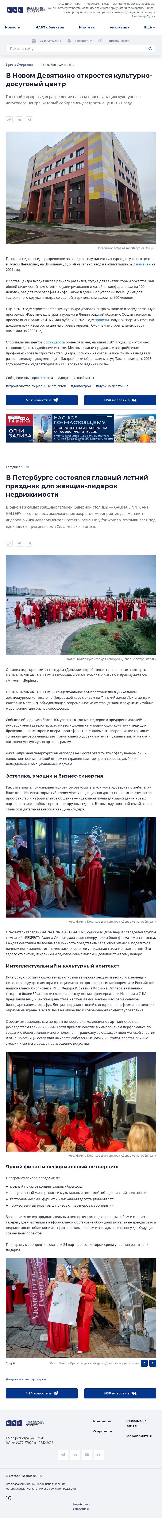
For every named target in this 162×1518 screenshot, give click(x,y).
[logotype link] (26, 9)
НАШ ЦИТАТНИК (68, 3)
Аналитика (119, 27)
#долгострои (81, 386)
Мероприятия (139, 1436)
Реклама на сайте (136, 1423)
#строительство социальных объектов (36, 386)
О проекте (102, 1431)
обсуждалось (54, 342)
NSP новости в (38, 400)
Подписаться (83, 41)
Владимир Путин (143, 16)
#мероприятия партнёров (26, 1379)
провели (102, 320)
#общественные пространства (29, 377)
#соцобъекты (83, 377)
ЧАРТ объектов (50, 27)
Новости (12, 27)
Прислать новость (118, 41)
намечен (143, 264)
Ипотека (86, 27)
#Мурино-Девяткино (112, 386)
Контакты (102, 1421)
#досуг (63, 377)
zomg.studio (81, 1509)
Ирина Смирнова (19, 64)
